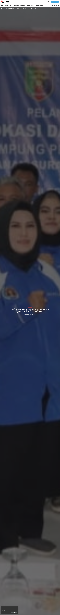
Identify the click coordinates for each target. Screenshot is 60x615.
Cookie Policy (4, 610)
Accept (14, 612)
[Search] (58, 5)
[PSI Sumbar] (5, 1)
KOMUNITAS (30, 307)
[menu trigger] (2, 5)
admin (27, 314)
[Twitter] (47, 2)
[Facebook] (46, 2)
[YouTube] (48, 2)
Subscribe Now (55, 1)
